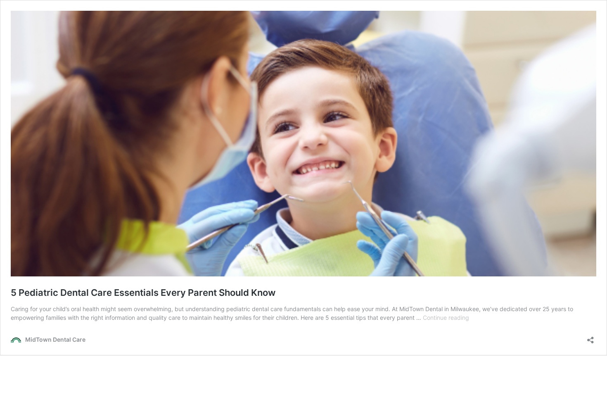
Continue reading (446, 317)
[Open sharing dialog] (590, 337)
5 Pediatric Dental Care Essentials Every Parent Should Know (143, 292)
